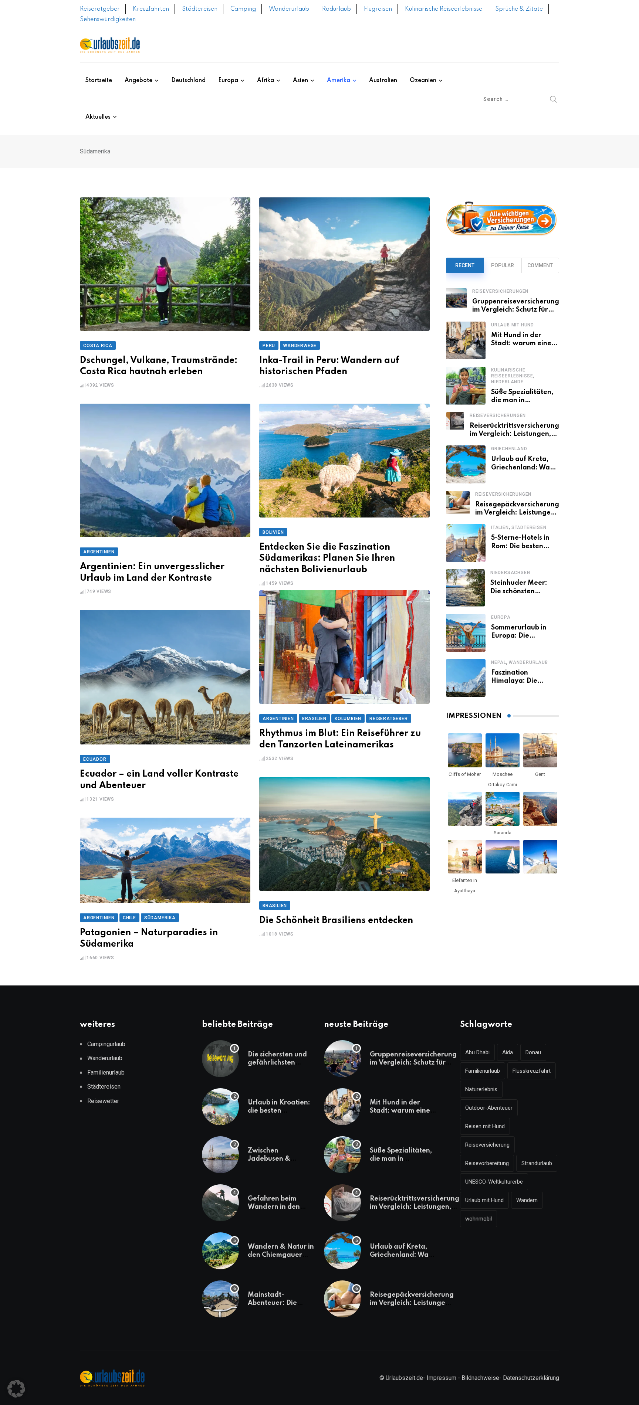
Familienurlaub (106, 1072)
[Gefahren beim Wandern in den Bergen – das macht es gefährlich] (220, 1202)
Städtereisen (199, 9)
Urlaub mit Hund (512, 325)
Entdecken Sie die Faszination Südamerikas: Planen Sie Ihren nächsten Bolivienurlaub (327, 559)
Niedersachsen (510, 572)
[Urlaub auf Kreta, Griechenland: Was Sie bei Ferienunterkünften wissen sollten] (466, 464)
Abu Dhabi (477, 1052)
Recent (464, 265)
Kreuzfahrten (151, 9)
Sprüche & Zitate (519, 9)
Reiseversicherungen (500, 291)
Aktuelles (98, 117)
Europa (228, 81)
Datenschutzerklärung (531, 1377)
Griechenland (509, 448)
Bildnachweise (480, 1377)
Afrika (265, 81)
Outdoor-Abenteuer (489, 1107)
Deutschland (188, 81)
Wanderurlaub (289, 9)
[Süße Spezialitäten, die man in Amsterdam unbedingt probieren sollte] (466, 386)
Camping (243, 9)
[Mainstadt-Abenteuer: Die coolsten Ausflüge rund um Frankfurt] (220, 1298)
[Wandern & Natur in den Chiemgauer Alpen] (220, 1250)
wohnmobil (478, 1218)
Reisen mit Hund (485, 1126)
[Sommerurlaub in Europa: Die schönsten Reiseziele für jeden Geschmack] (466, 633)
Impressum (441, 1377)
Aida (507, 1052)
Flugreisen (378, 9)
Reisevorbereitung (487, 1163)
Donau (533, 1052)
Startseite (98, 81)
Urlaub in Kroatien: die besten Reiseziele (279, 1111)
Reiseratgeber (100, 9)
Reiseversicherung (487, 1144)
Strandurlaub (536, 1163)
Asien (300, 81)
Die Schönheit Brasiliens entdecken (336, 920)
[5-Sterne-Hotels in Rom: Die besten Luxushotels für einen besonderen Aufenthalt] (466, 543)
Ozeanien (423, 81)
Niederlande (507, 381)
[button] (16, 1388)
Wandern (527, 1200)
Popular (502, 265)
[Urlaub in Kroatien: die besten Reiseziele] (220, 1106)
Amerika (338, 81)
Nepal (498, 662)
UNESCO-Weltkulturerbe (494, 1181)
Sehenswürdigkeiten (108, 20)
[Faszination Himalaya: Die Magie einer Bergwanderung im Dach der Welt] (466, 678)
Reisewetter (103, 1100)
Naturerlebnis (481, 1089)
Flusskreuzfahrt (532, 1071)
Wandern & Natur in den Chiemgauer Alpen (281, 1255)
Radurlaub (336, 9)
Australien (383, 81)
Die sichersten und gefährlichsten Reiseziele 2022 (277, 1063)
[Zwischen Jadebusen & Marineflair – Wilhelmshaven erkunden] (220, 1154)
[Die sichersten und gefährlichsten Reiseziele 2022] (220, 1058)
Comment (540, 265)
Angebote (138, 81)
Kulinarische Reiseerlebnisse (443, 9)
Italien (500, 527)
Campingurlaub (106, 1044)
